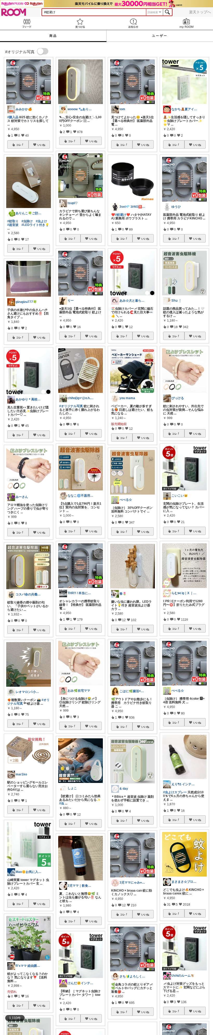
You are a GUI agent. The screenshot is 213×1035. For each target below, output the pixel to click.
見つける (79, 23)
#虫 (61, 803)
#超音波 (12, 225)
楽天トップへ (200, 12)
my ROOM (186, 23)
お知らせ (133, 23)
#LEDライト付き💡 (35, 225)
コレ (18, 144)
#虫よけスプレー (175, 792)
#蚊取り (12, 221)
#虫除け (27, 221)
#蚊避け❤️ (122, 215)
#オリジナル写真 (71, 406)
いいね (41, 144)
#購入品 (12, 117)
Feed (26, 23)
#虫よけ (41, 221)
